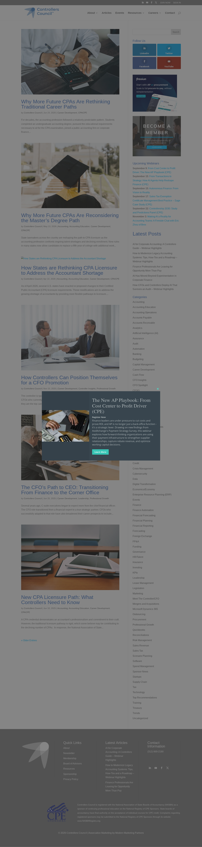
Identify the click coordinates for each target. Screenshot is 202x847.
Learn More (100, 452)
